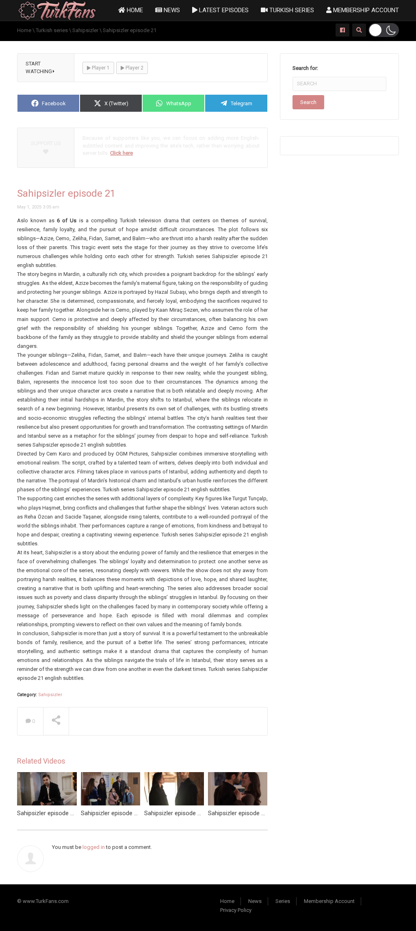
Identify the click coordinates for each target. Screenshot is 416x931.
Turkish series (291, 10)
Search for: (305, 68)
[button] (383, 30)
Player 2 (133, 68)
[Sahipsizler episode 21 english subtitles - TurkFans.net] (57, 10)
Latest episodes (223, 10)
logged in (93, 847)
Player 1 (100, 68)
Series (282, 901)
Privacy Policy (235, 910)
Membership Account (365, 10)
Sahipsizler (50, 694)
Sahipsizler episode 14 (111, 813)
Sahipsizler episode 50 (174, 813)
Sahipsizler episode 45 (238, 813)
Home (134, 10)
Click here (121, 153)
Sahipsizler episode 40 (47, 813)
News (171, 10)
